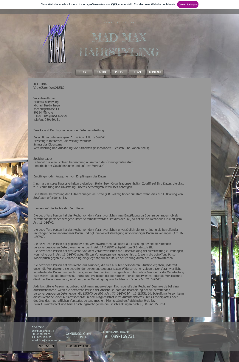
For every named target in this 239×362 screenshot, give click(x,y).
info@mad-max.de (49, 340)
